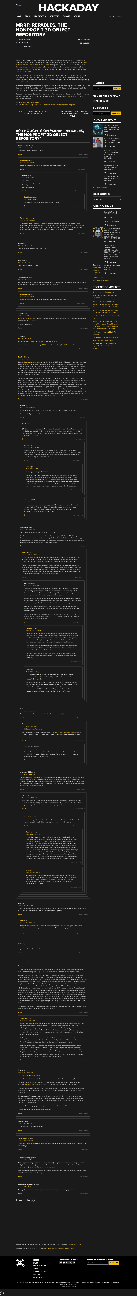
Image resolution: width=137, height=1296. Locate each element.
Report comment (83, 154)
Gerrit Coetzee (73, 96)
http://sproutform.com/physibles (66, 475)
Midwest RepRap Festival (30, 105)
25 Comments (111, 184)
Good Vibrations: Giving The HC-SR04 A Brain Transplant (33, 112)
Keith (27, 467)
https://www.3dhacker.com (26, 319)
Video (36, 1268)
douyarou (96, 292)
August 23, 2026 (115, 16)
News (37, 102)
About (77, 16)
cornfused (21, 961)
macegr (26, 445)
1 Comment (110, 218)
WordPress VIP (72, 1286)
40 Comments (85, 40)
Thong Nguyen (25, 218)
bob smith (21, 1122)
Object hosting (56, 105)
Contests (54, 16)
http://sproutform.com (31, 362)
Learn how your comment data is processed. (58, 1248)
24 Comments (111, 146)
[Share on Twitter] (20, 43)
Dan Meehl (22, 357)
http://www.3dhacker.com (32, 1085)
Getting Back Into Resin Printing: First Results (112, 179)
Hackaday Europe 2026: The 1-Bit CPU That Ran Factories (112, 141)
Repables (19, 75)
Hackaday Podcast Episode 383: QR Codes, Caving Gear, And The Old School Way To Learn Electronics (112, 233)
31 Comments (111, 173)
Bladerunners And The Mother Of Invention (112, 167)
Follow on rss (104, 101)
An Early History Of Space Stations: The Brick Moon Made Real (112, 128)
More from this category (101, 188)
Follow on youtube (100, 101)
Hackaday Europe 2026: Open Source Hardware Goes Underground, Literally (112, 154)
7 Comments (110, 162)
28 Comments (111, 273)
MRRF (42, 105)
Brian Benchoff (25, 39)
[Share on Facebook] (17, 43)
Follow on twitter (97, 101)
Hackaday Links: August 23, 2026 (110, 213)
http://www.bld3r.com (41, 223)
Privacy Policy (85, 1282)
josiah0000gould (24, 146)
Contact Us (39, 1277)
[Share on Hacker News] (22, 43)
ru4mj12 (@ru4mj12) (25, 1158)
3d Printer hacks (28, 102)
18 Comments (111, 225)
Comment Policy (75, 1244)
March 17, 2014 (85, 43)
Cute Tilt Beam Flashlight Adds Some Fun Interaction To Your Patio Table (74, 113)
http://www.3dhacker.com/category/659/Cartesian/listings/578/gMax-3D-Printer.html (46, 345)
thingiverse (72, 105)
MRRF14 (47, 105)
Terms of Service (94, 1282)
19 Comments (111, 135)
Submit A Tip (39, 1271)
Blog (27, 16)
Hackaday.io (40, 16)
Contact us (107, 101)
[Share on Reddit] (25, 43)
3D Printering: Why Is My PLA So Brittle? (112, 267)
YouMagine (28, 69)
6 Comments (110, 242)
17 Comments (111, 262)
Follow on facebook (94, 101)
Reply (20, 154)
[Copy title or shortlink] (28, 43)
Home (18, 16)
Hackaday (69, 8)
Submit (66, 16)
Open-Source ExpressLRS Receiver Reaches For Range (104, 345)
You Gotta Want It (112, 221)
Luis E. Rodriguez (24, 1139)
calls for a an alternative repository (37, 65)
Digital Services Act (105, 1282)
